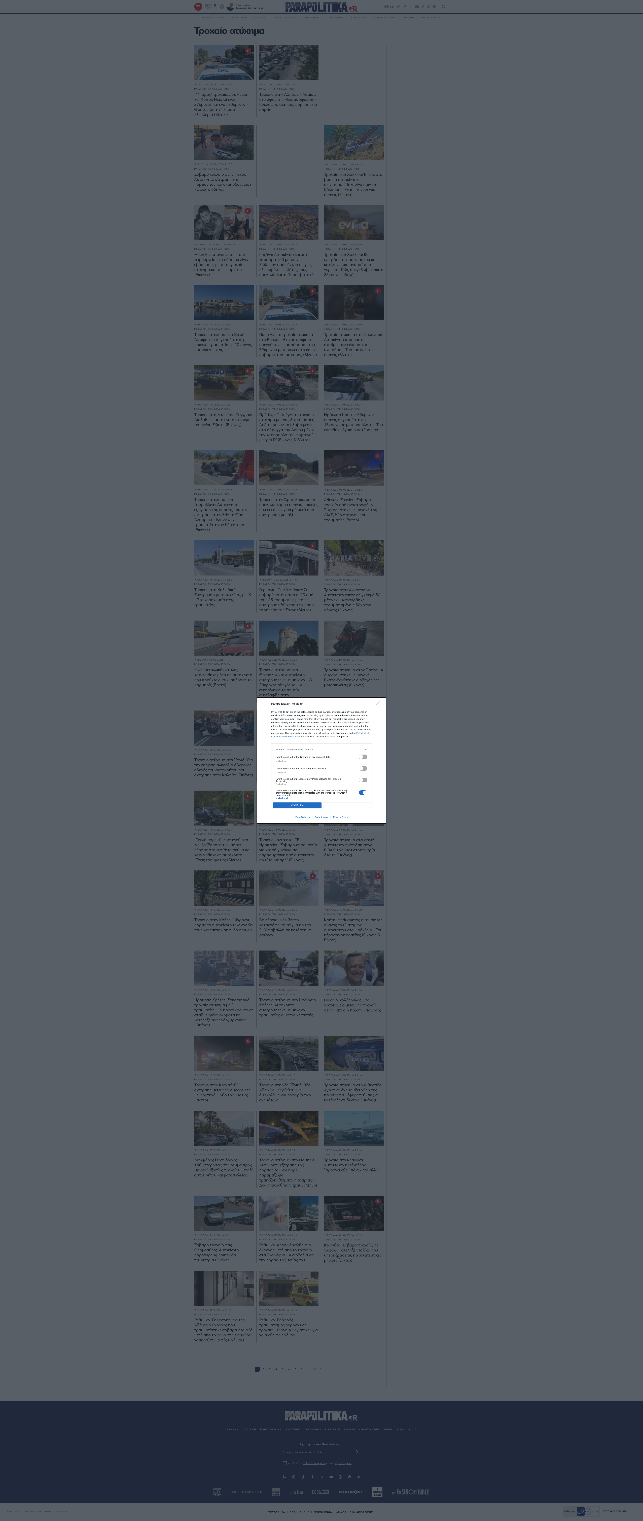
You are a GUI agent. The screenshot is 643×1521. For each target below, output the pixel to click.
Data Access (321, 817)
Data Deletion (302, 817)
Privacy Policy (340, 817)
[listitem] (321, 749)
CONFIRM (297, 805)
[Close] (379, 704)
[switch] (363, 757)
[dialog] (321, 760)
